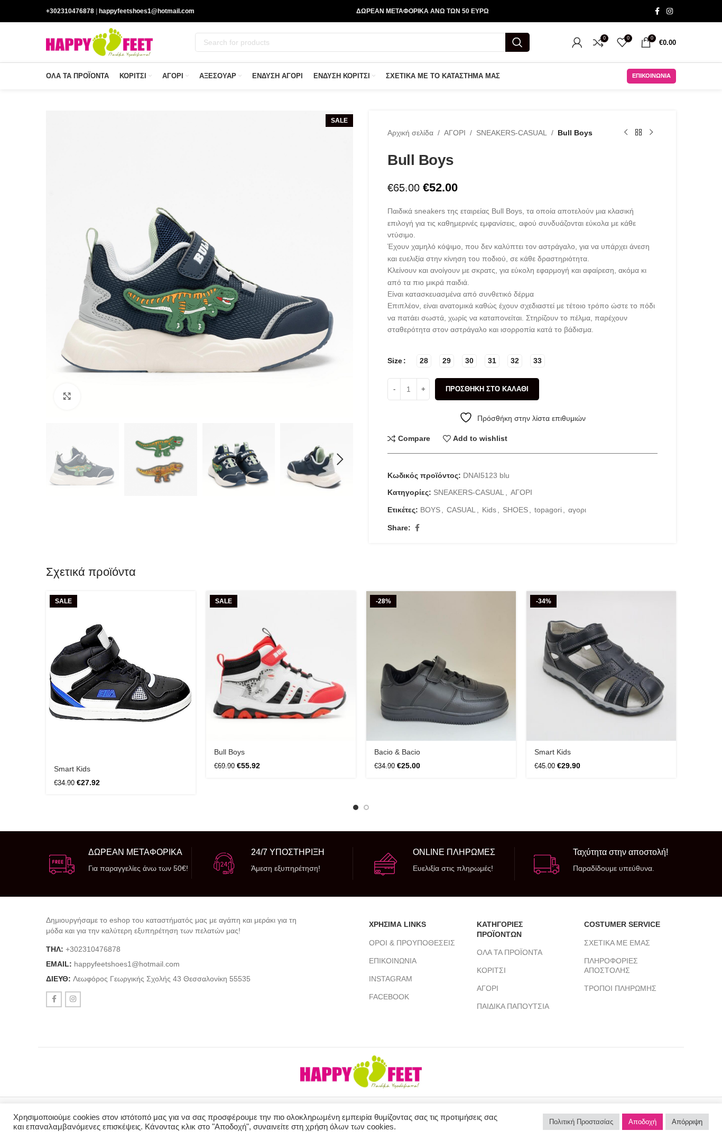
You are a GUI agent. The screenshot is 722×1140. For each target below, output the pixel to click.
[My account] (577, 42)
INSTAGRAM (390, 978)
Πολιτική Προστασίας (581, 1122)
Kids (489, 509)
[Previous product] (625, 132)
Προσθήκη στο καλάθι (487, 389)
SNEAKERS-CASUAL (511, 132)
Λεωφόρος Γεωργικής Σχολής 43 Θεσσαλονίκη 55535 (162, 978)
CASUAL (461, 509)
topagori (548, 509)
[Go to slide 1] (355, 807)
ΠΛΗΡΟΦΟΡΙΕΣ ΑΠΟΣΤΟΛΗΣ (611, 965)
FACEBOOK (389, 996)
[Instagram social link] (669, 11)
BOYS (430, 509)
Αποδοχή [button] (642, 1122)
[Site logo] (99, 42)
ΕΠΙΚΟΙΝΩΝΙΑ (392, 961)
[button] (59, 459)
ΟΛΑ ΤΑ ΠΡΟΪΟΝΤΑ (509, 952)
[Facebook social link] (657, 11)
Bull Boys (229, 752)
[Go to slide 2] (366, 807)
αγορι (577, 509)
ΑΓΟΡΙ (455, 132)
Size (394, 360)
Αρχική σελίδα (410, 132)
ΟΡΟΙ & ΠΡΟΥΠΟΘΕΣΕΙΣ (412, 943)
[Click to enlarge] (67, 396)
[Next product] (651, 132)
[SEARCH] (517, 42)
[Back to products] (638, 132)
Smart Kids (72, 769)
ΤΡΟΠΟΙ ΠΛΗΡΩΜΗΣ (620, 988)
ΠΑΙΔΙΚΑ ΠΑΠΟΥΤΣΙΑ (513, 1006)
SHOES (515, 509)
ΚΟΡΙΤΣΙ (491, 970)
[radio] (423, 360)
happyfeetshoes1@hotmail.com (147, 11)
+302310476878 (70, 11)
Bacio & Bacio (397, 752)
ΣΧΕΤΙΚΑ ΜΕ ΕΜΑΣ (617, 943)
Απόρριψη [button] (687, 1122)
